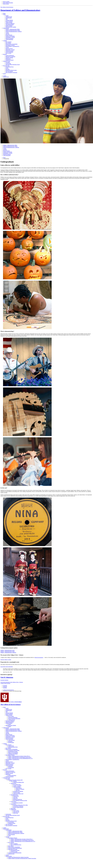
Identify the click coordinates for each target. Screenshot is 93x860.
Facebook (5, 685)
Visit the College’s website (6, 659)
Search (4, 73)
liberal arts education (39, 657)
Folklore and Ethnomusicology (20, 10)
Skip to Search (6, 3)
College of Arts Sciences (8, 689)
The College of (15, 701)
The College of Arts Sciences (7, 7)
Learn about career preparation (7, 666)
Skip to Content (6, 1)
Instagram (5, 686)
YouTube (5, 687)
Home (4, 13)
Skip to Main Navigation (8, 2)
